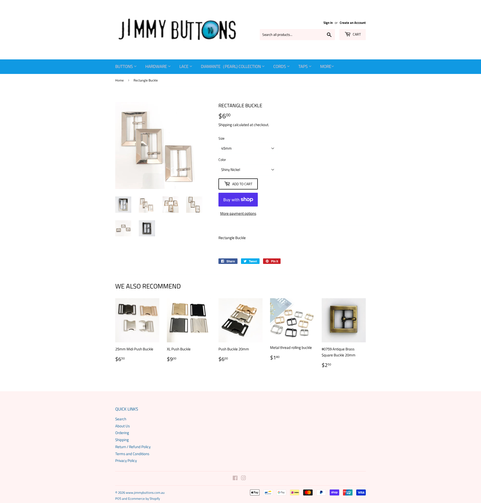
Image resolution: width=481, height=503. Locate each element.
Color (222, 159)
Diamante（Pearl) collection (231, 66)
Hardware (156, 66)
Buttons (124, 66)
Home (119, 80)
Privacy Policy (126, 460)
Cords (280, 66)
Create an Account (353, 22)
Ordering (122, 433)
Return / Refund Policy (133, 447)
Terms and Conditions (132, 454)
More (325, 66)
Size (221, 138)
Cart (356, 34)
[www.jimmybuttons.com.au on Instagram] (243, 478)
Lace (184, 66)
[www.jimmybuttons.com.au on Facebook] (235, 478)
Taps (303, 66)
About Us (122, 426)
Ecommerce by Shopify (144, 498)
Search (120, 419)
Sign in (328, 22)
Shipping (225, 125)
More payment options (238, 213)
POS (118, 498)
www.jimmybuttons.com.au (145, 492)
